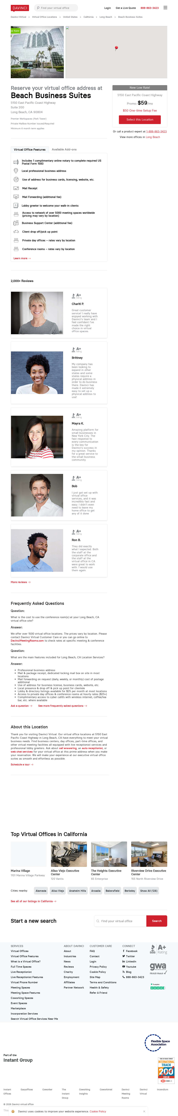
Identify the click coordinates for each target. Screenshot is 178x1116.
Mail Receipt (29, 188)
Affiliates (69, 982)
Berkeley (130, 890)
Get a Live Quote (126, 8)
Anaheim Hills (77, 890)
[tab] (30, 149)
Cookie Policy (98, 972)
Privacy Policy (98, 966)
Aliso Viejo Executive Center (65, 872)
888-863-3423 (150, 8)
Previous (17, 52)
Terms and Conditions (103, 982)
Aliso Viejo (57, 890)
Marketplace (18, 1008)
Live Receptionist (21, 972)
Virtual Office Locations (44, 17)
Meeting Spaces (20, 987)
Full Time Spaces (21, 966)
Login (107, 8)
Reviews (69, 966)
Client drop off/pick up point (40, 231)
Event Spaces (19, 1003)
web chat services (22, 751)
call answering (68, 748)
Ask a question (20, 705)
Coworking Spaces (22, 998)
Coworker (47, 1089)
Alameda (41, 890)
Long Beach (106, 17)
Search (157, 921)
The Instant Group (66, 1093)
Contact (94, 956)
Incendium (162, 1089)
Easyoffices (27, 1089)
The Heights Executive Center (106, 872)
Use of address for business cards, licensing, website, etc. (58, 179)
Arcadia (95, 890)
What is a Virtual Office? (26, 961)
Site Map (95, 977)
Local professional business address (44, 171)
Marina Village (20, 871)
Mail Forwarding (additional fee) (41, 197)
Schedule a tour (20, 764)
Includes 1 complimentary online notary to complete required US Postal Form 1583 (61, 162)
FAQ (92, 951)
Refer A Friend (98, 992)
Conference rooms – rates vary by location (48, 249)
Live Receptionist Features (27, 977)
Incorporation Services (24, 1013)
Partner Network (74, 987)
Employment (71, 977)
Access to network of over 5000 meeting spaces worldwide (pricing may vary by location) (58, 214)
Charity (68, 972)
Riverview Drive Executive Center (148, 872)
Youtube (131, 966)
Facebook (131, 951)
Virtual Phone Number (24, 982)
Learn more (20, 258)
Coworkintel (106, 1089)
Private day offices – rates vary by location (48, 240)
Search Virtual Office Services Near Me (34, 1018)
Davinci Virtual (18, 17)
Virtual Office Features (30, 149)
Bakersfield (112, 890)
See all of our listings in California (32, 901)
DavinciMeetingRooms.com (27, 640)
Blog (128, 972)
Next (57, 52)
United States (70, 17)
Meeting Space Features (25, 992)
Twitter (130, 956)
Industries (70, 956)
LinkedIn (131, 961)
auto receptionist (92, 748)
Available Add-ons (64, 149)
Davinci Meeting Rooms (126, 1093)
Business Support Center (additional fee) (47, 223)
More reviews (19, 582)
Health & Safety (99, 987)
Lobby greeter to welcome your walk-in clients (50, 205)
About (67, 951)
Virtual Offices (20, 951)
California (89, 17)
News (67, 961)
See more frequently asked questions (60, 705)
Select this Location (140, 119)
